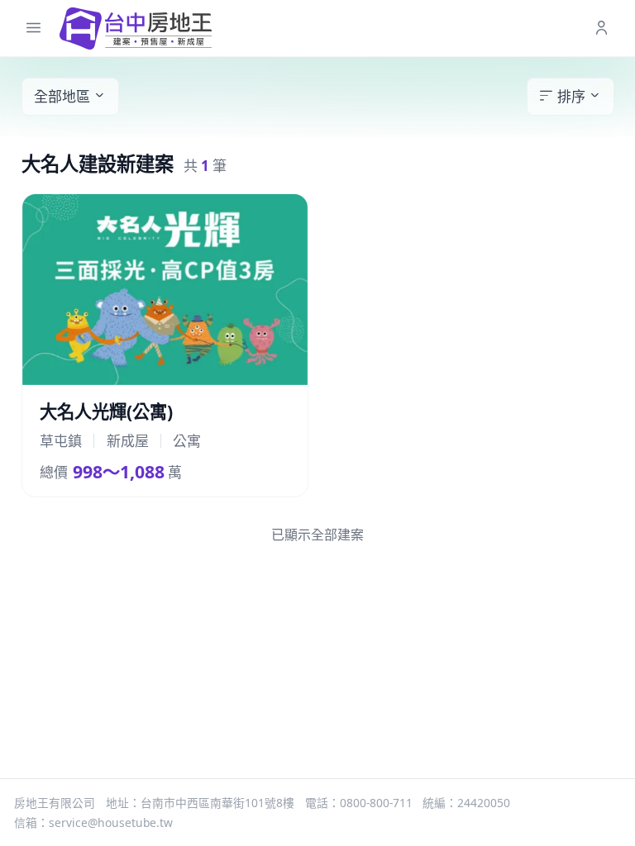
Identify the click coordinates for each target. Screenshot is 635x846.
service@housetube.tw (111, 822)
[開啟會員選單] (601, 28)
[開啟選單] (33, 28)
